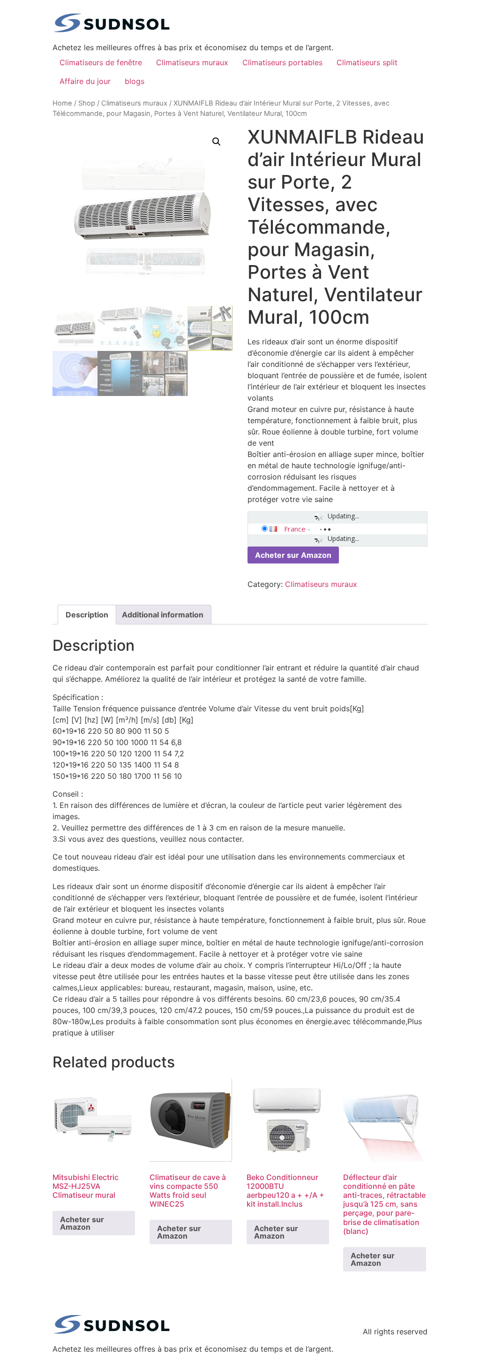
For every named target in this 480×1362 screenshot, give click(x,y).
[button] (216, 141)
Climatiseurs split (367, 62)
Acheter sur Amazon (293, 555)
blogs (134, 81)
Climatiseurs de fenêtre (101, 62)
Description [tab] (87, 614)
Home (62, 103)
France (295, 528)
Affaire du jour (85, 81)
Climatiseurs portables (282, 62)
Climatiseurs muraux (192, 62)
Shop (86, 103)
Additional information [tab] (162, 614)
